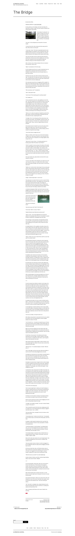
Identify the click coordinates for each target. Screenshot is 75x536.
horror (48, 500)
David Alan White (44, 500)
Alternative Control (18, 3)
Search (14, 520)
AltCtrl (27, 500)
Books (55, 3)
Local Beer (41, 3)
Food (58, 3)
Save (26, 493)
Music (37, 3)
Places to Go (50, 3)
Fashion (45, 3)
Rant (61, 3)
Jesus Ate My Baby (37, 24)
